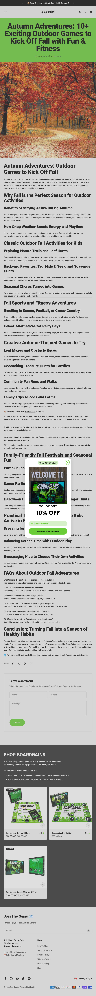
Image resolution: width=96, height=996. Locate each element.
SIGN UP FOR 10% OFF (48, 531)
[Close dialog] (67, 462)
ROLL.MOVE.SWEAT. (48, 463)
